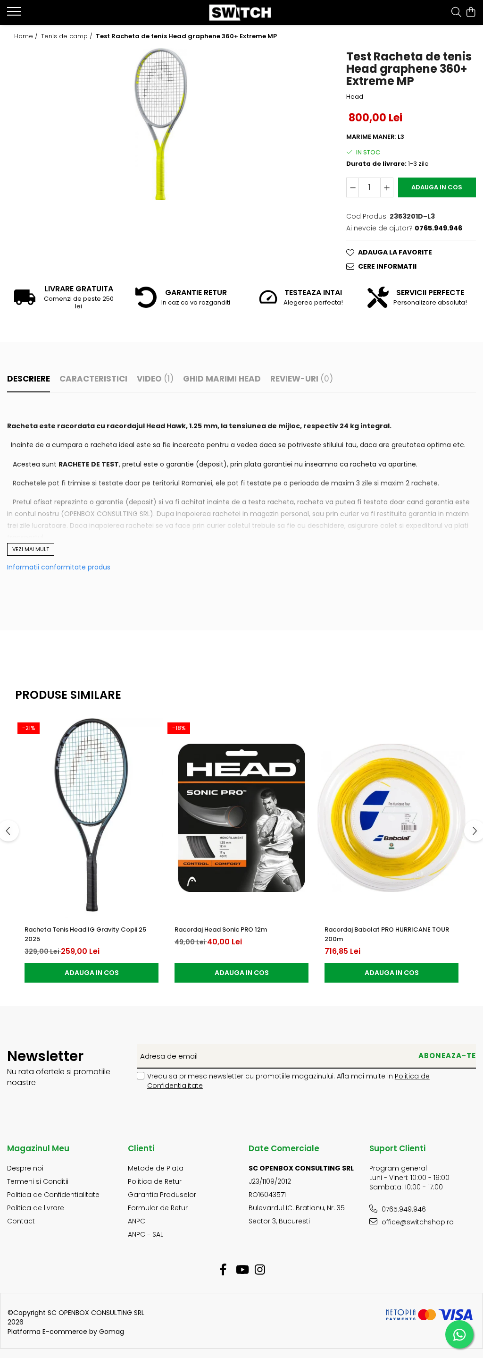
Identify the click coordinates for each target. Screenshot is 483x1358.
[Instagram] (260, 1270)
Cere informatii (387, 266)
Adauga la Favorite (395, 252)
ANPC (136, 1221)
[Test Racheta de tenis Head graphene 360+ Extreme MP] (161, 124)
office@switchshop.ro (417, 1222)
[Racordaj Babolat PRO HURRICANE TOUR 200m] (391, 818)
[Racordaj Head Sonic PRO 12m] (241, 818)
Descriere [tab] (28, 378)
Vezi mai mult (30, 549)
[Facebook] (223, 1270)
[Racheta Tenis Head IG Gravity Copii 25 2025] (91, 818)
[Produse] (15, 14)
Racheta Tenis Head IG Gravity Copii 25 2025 (85, 934)
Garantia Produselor (162, 1194)
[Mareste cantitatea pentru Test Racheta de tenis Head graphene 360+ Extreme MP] (386, 187)
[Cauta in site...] (456, 12)
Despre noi (25, 1168)
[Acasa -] (241, 12)
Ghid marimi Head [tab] (222, 378)
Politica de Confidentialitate (53, 1194)
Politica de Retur (155, 1181)
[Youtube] (241, 1270)
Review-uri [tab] (301, 378)
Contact (21, 1221)
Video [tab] (155, 378)
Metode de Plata (155, 1168)
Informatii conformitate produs (58, 567)
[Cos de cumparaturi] (471, 12)
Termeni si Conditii (37, 1181)
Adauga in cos (436, 187)
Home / (27, 36)
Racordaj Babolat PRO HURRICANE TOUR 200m (387, 934)
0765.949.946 (403, 1209)
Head (354, 97)
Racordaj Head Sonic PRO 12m (221, 929)
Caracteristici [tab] (93, 378)
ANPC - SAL (145, 1234)
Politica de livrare (35, 1208)
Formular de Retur (158, 1208)
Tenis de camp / (67, 36)
